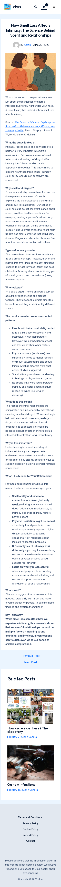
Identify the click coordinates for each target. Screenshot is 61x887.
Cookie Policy (30, 829)
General (32, 736)
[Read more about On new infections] (30, 762)
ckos (17, 6)
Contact (30, 840)
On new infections (21, 784)
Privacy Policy (30, 823)
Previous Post (30, 655)
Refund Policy (30, 835)
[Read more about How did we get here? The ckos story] (30, 706)
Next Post (30, 662)
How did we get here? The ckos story (27, 730)
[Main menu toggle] (54, 7)
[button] (35, 7)
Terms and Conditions (30, 817)
